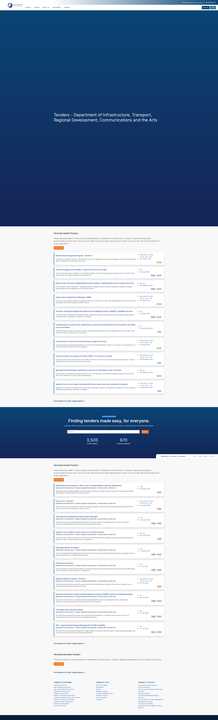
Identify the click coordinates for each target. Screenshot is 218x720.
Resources (57, 7)
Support (67, 7)
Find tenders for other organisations (69, 401)
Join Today (59, 248)
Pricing (37, 7)
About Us (46, 7)
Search (28, 7)
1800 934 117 (211, 2)
